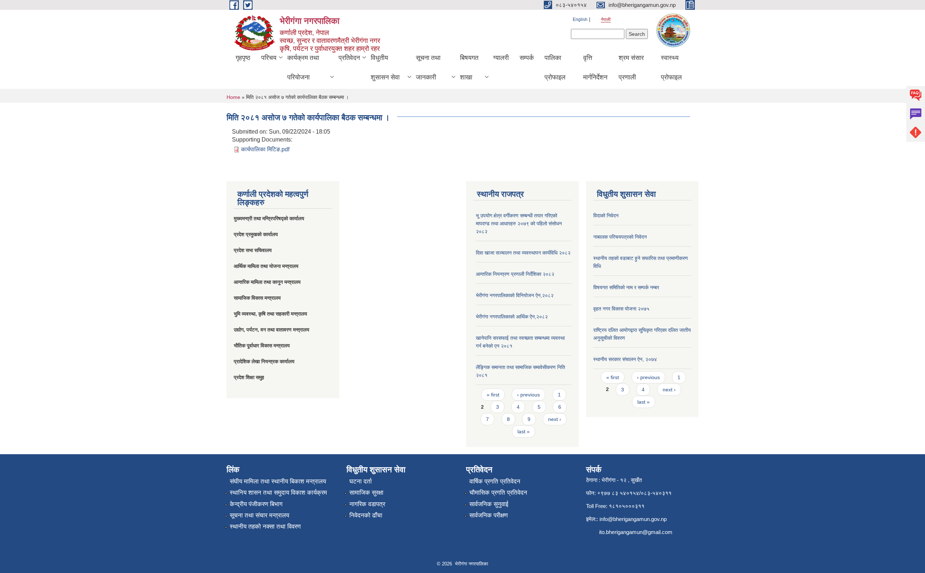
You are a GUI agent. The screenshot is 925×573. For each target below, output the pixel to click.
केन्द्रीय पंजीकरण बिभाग (256, 504)
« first (493, 395)
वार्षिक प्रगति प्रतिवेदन (494, 481)
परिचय (268, 57)
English (580, 19)
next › (554, 419)
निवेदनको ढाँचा (365, 515)
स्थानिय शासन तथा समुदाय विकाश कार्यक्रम (278, 492)
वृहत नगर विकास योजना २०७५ (621, 309)
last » (523, 431)
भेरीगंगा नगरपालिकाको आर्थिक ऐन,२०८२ (512, 317)
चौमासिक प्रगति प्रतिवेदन (498, 492)
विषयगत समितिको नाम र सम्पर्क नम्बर (626, 287)
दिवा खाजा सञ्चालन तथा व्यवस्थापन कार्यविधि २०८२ (523, 253)
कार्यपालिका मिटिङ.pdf (265, 149)
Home (233, 97)
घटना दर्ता (360, 481)
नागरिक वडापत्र (367, 504)
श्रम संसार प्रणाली (631, 67)
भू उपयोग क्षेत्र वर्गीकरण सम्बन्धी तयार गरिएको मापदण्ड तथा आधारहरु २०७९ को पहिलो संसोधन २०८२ (519, 223)
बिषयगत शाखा (469, 67)
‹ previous (528, 395)
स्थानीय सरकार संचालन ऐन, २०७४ (625, 359)
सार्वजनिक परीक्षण (488, 515)
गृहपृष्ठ (243, 57)
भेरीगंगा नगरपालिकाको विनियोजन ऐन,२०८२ (515, 295)
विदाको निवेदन (606, 215)
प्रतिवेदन (349, 57)
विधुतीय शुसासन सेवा (385, 67)
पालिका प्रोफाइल (555, 67)
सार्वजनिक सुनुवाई (488, 504)
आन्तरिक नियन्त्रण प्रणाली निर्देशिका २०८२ (515, 274)
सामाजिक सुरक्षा (366, 492)
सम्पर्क (527, 57)
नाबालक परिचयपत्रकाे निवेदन (620, 237)
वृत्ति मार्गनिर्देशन (595, 67)
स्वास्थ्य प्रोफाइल (671, 67)
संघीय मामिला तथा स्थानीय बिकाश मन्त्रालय (278, 481)
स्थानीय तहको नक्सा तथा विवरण (265, 526)
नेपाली (606, 19)
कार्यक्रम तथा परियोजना (303, 67)
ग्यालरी (501, 57)
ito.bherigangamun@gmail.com (635, 532)
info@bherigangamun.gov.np (633, 519)
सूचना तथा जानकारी (428, 67)
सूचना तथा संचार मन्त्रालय (259, 515)
